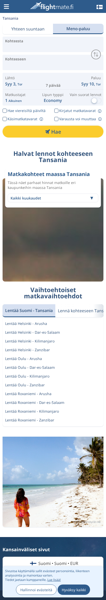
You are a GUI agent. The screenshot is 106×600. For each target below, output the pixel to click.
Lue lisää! (54, 580)
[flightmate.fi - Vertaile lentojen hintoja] (52, 6)
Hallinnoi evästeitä (36, 589)
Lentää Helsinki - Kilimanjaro (30, 341)
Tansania (10, 18)
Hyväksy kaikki (74, 589)
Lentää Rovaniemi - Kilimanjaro (32, 411)
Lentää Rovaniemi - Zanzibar (29, 420)
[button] (6, 7)
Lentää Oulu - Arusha (23, 358)
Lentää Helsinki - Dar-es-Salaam (32, 332)
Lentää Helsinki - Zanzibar (27, 349)
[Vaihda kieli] (99, 7)
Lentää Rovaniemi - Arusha (28, 393)
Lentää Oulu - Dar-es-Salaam (30, 367)
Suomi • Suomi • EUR (58, 563)
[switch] (96, 54)
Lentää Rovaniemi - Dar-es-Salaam (34, 402)
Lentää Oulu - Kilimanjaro (27, 376)
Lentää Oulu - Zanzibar (25, 384)
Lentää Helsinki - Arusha (26, 323)
